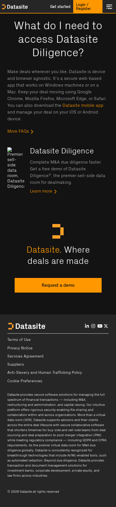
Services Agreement (25, 356)
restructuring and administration (31, 404)
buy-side (54, 430)
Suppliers (15, 364)
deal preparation (40, 435)
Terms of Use (19, 340)
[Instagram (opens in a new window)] (93, 326)
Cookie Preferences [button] (24, 381)
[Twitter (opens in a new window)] (106, 326)
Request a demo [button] (58, 285)
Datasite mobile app (83, 105)
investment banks (20, 470)
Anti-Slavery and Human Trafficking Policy (44, 373)
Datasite (13, 394)
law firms (14, 475)
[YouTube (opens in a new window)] (99, 326)
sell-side (74, 430)
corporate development (52, 470)
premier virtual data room (57, 445)
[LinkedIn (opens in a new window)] (87, 326)
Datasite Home (15, 7)
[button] (60, 6)
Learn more (41, 191)
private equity (82, 470)
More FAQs (18, 131)
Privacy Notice (20, 348)
